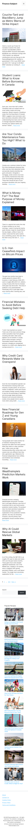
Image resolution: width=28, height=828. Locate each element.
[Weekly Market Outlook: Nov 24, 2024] (14, 739)
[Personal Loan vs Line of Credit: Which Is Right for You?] (14, 774)
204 (9, 582)
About (4, 795)
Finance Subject (9, 4)
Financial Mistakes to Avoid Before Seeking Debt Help (13, 305)
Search (4, 590)
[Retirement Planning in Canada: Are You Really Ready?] (14, 631)
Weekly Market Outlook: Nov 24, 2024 (13, 748)
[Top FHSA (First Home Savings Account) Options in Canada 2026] (14, 720)
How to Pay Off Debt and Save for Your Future (13, 694)
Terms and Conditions (8, 805)
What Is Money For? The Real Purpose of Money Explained (13, 197)
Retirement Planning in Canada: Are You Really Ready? (13, 640)
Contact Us (5, 797)
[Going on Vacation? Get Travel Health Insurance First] (14, 614)
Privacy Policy (6, 802)
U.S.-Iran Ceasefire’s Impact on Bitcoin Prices (13, 251)
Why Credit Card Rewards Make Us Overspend (13, 358)
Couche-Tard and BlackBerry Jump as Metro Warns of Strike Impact (13, 19)
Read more (16, 125)
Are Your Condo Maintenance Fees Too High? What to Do (13, 138)
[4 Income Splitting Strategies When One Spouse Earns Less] (14, 668)
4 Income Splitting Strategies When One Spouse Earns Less (13, 676)
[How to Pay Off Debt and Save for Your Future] (14, 685)
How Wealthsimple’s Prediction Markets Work (13, 473)
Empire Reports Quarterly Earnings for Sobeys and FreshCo (12, 658)
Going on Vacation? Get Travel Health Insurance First (13, 623)
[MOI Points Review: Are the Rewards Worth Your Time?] (14, 703)
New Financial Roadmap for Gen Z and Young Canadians (13, 414)
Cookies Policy (6, 800)
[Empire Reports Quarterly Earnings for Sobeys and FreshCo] (14, 649)
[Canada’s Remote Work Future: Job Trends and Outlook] (14, 756)
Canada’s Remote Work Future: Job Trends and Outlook (13, 765)
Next (13, 582)
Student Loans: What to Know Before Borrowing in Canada (12, 80)
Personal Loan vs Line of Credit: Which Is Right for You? (13, 782)
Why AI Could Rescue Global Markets (11, 532)
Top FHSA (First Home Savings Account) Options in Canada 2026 (13, 729)
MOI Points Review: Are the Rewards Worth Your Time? (12, 711)
